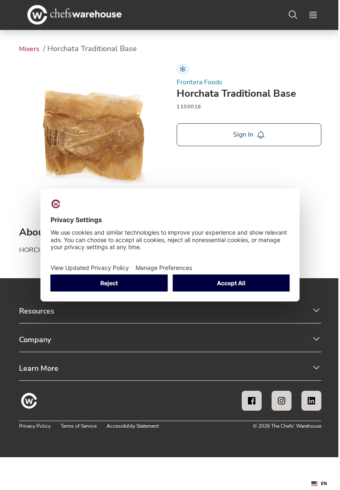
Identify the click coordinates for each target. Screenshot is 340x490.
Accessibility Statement (133, 426)
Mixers (30, 49)
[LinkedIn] (311, 401)
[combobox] (319, 484)
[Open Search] (293, 15)
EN (324, 483)
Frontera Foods (199, 82)
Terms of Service (79, 426)
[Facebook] (252, 401)
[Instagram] (281, 401)
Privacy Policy (35, 426)
